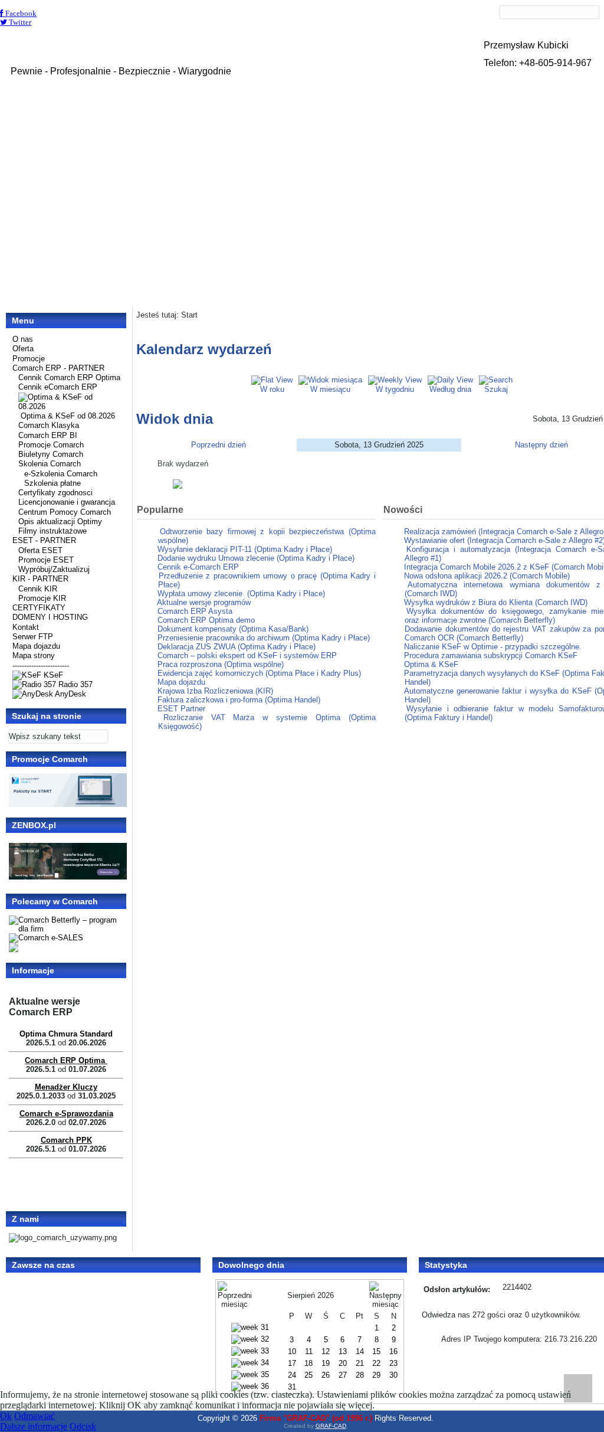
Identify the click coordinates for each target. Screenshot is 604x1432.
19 (325, 1363)
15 (376, 1351)
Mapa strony (33, 655)
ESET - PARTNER (44, 540)
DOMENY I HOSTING (50, 617)
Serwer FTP (32, 636)
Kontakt (25, 627)
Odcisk (83, 1426)
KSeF (52, 675)
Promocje (28, 358)
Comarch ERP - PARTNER (58, 368)
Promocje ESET (46, 559)
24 (292, 1375)
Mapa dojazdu (36, 646)
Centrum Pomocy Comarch (64, 512)
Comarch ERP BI (47, 435)
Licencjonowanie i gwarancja (66, 502)
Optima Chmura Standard (66, 1033)
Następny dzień (541, 444)
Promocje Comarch (51, 444)
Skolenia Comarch (49, 463)
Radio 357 (74, 684)
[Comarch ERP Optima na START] (68, 804)
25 (308, 1375)
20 (343, 1363)
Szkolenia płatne (52, 483)
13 (343, 1351)
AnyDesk (69, 693)
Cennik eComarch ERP (57, 386)
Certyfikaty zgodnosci (55, 492)
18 (308, 1363)
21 (360, 1363)
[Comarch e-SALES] (46, 937)
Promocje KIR (42, 598)
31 (292, 1386)
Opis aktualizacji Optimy (60, 521)
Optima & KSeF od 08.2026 (68, 415)
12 (325, 1351)
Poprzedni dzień (218, 444)
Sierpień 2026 (310, 1295)
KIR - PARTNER (40, 578)
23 (393, 1363)
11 (309, 1351)
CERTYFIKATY (38, 607)
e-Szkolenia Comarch (60, 473)
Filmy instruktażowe (52, 531)
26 (325, 1375)
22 (376, 1363)
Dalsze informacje (33, 1426)
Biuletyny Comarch (50, 454)
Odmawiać (34, 1416)
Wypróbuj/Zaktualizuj (54, 569)
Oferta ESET (40, 550)
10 (292, 1351)
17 (292, 1363)
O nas (22, 339)
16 (393, 1351)
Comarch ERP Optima (65, 1060)
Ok (6, 1416)
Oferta (23, 348)
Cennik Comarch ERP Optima (69, 377)
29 (376, 1375)
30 (393, 1375)
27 (343, 1375)
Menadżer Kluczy (66, 1087)
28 (360, 1375)
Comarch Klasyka (48, 425)
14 (360, 1351)
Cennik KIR (37, 588)
